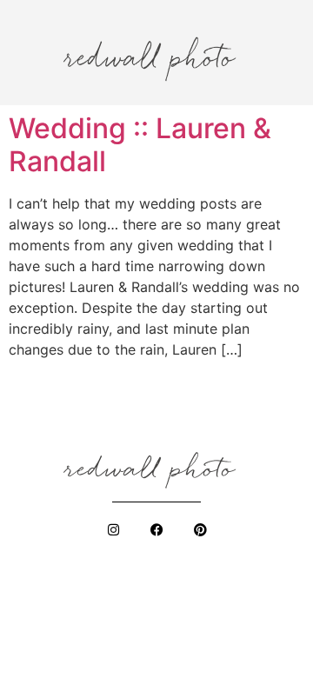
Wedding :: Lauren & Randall (140, 144)
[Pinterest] (200, 529)
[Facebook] (156, 529)
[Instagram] (113, 529)
